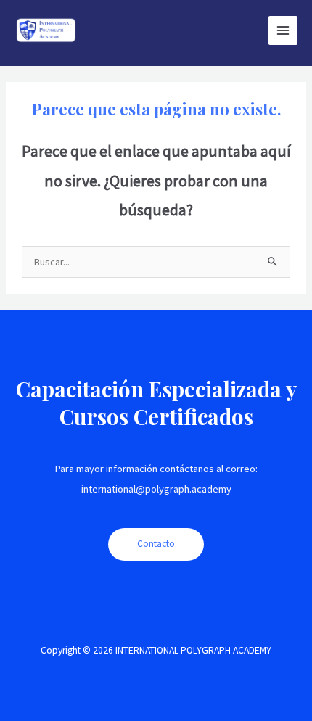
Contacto (156, 543)
